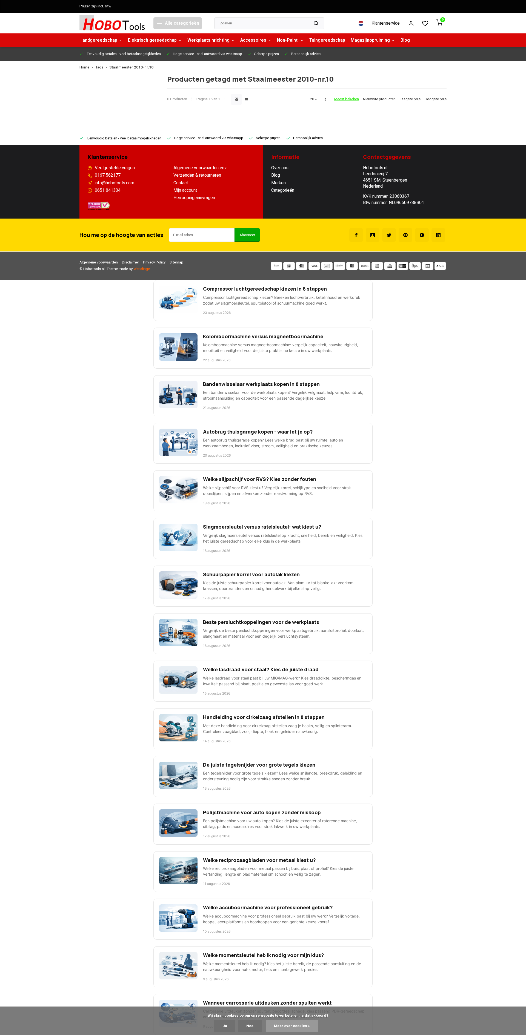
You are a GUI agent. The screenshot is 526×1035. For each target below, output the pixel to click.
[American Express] (377, 266)
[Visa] (314, 266)
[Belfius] (364, 266)
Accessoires (253, 40)
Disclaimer (130, 262)
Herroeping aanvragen (194, 198)
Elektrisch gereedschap (152, 40)
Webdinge (141, 269)
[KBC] (390, 266)
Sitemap (176, 262)
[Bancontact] (327, 266)
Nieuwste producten (379, 99)
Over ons (279, 168)
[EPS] (415, 266)
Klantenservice (385, 23)
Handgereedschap (98, 40)
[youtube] (422, 235)
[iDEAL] (289, 266)
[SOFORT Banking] (339, 266)
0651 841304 (108, 190)
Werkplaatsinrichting (208, 40)
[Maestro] (352, 266)
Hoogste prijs (436, 99)
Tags (99, 67)
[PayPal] (440, 266)
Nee (249, 1026)
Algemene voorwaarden (98, 262)
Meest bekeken (346, 99)
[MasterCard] (301, 266)
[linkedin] (438, 235)
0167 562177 (108, 175)
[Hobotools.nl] (112, 23)
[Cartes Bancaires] (427, 266)
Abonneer (247, 235)
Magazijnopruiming (370, 40)
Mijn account (185, 190)
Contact (180, 183)
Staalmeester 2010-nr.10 (131, 67)
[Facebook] (356, 235)
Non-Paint (288, 40)
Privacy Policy (154, 262)
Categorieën (282, 190)
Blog (405, 40)
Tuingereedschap (327, 40)
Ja (224, 1026)
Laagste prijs (410, 99)
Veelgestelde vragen (115, 168)
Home (84, 67)
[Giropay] (402, 266)
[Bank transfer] (276, 266)
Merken (278, 183)
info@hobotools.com (114, 183)
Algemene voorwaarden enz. (200, 168)
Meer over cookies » (292, 1026)
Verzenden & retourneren (197, 175)
